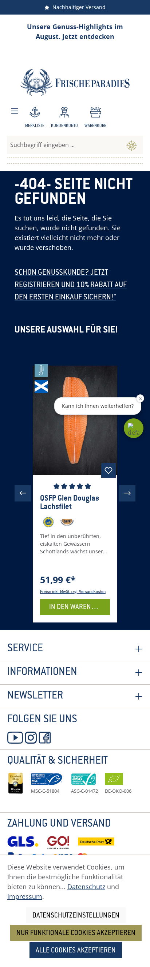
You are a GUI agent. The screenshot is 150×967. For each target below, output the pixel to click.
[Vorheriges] (23, 493)
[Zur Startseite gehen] (75, 82)
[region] (75, 493)
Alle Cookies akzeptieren (76, 951)
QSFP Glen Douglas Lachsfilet (69, 503)
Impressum (24, 896)
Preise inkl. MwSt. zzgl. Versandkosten (73, 592)
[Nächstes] (127, 493)
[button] (133, 428)
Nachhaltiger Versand (78, 7)
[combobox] (64, 145)
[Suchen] (132, 145)
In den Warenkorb (78, 607)
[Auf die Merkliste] (108, 470)
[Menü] (14, 111)
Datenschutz (86, 886)
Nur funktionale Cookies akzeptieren (75, 933)
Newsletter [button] (35, 696)
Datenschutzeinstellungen (75, 916)
